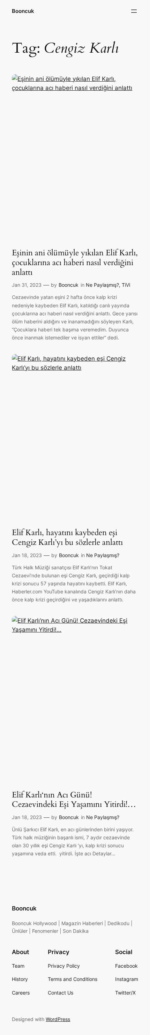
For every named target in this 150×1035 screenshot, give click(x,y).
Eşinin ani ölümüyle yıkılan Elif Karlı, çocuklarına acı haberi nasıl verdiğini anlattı (75, 262)
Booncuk (23, 11)
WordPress (58, 1019)
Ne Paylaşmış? (102, 285)
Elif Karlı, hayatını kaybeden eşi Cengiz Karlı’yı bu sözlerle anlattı (67, 537)
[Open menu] (134, 11)
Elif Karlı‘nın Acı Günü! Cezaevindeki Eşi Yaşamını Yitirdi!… (74, 799)
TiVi (126, 285)
